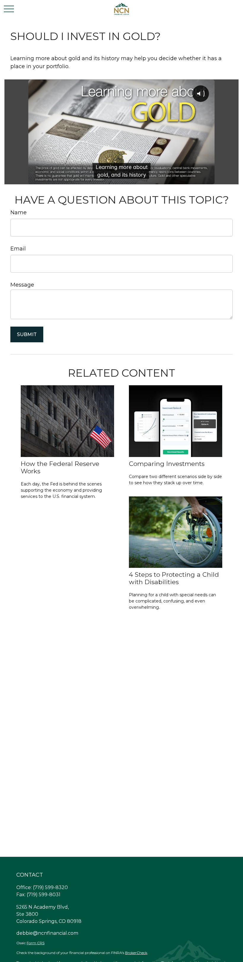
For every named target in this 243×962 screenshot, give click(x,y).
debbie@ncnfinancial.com (47, 933)
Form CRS (35, 943)
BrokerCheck (136, 952)
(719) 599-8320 (50, 887)
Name (18, 212)
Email (18, 248)
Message (22, 285)
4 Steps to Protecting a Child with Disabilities (174, 578)
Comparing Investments (166, 463)
